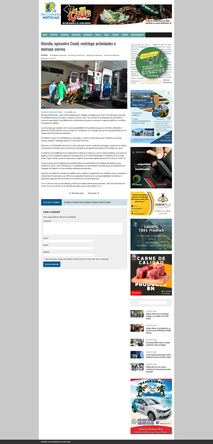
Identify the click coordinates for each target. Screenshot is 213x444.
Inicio (45, 34)
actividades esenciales (58, 55)
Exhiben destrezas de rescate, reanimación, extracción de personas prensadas (158, 369)
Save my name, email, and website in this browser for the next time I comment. (77, 259)
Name (45, 238)
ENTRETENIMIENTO (137, 34)
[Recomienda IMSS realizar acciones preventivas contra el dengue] (137, 344)
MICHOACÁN (76, 34)
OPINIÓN (125, 34)
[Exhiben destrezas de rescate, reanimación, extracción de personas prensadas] (137, 369)
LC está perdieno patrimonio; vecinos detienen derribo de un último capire (158, 355)
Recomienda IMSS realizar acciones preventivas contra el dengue (158, 343)
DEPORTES (53, 34)
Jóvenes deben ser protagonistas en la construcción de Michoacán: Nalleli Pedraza (158, 330)
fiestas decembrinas (111, 55)
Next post (92, 193)
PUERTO (98, 34)
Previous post (77, 193)
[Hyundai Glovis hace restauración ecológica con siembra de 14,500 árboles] (137, 316)
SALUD (106, 34)
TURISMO (115, 34)
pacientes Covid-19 (48, 58)
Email (45, 245)
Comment (47, 221)
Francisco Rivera (55, 112)
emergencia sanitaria (94, 55)
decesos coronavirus (76, 55)
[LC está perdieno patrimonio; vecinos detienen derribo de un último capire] (137, 357)
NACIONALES (88, 34)
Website (46, 252)
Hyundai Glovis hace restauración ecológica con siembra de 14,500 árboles (157, 316)
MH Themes (67, 442)
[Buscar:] (150, 302)
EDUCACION (65, 34)
